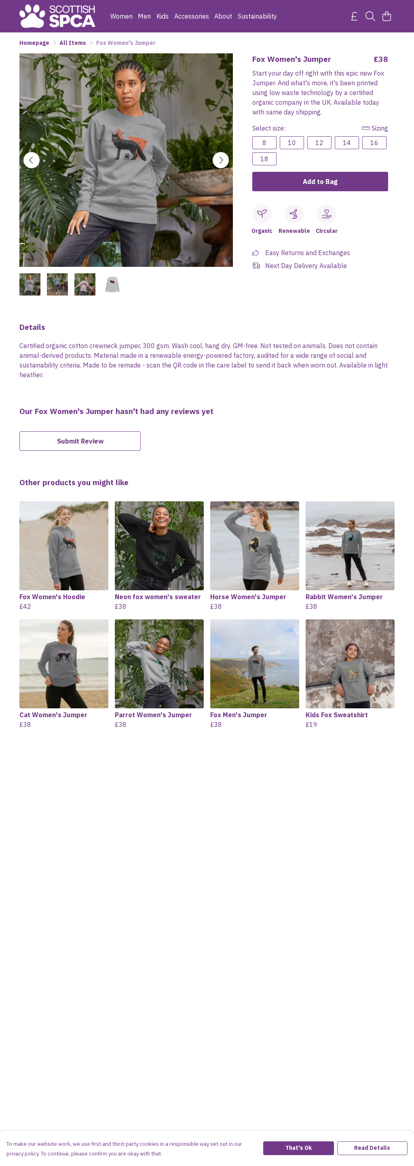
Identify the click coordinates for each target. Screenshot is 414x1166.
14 (347, 143)
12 (319, 143)
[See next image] (221, 160)
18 (264, 159)
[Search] (370, 16)
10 (292, 143)
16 (374, 143)
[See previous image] (31, 160)
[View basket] (386, 16)
